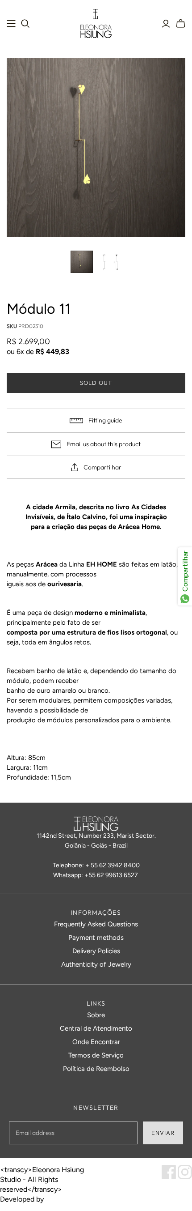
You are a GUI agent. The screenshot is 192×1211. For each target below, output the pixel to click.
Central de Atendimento (96, 1028)
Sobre (96, 1015)
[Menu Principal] (11, 23)
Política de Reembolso (96, 1069)
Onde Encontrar (96, 1042)
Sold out (96, 382)
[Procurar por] (25, 23)
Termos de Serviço (96, 1055)
